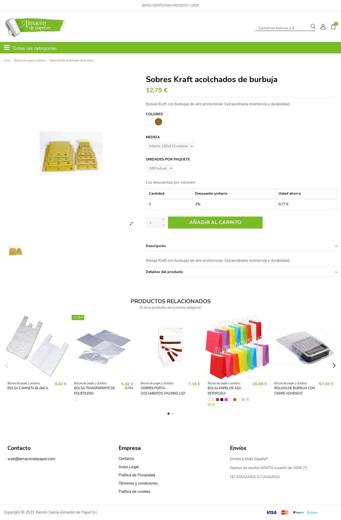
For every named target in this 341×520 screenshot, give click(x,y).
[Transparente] (75, 399)
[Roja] (217, 399)
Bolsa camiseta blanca (27, 388)
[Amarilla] (209, 399)
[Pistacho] (213, 404)
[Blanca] (230, 399)
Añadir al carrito (215, 222)
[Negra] (221, 399)
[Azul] (213, 399)
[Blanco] (239, 399)
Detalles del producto (164, 271)
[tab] (241, 246)
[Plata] (243, 399)
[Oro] (209, 404)
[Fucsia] (226, 399)
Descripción (156, 246)
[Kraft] (234, 399)
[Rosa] (247, 399)
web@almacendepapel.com (31, 458)
